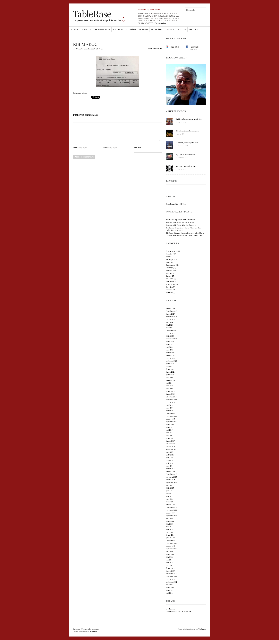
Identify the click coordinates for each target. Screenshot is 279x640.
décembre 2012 (171, 573)
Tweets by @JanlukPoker (176, 204)
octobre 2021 (170, 358)
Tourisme (169, 292)
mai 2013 (169, 560)
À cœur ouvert (102, 29)
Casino (168, 262)
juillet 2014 (170, 521)
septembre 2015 (171, 482)
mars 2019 (169, 388)
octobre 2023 (170, 333)
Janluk (79, 49)
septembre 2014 (171, 515)
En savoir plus (160, 23)
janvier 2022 (170, 355)
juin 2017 (169, 427)
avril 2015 (169, 496)
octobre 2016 (170, 446)
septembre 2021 (171, 361)
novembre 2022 (171, 339)
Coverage (170, 29)
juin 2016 (169, 457)
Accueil (74, 29)
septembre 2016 (171, 449)
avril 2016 (169, 463)
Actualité (86, 29)
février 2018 (170, 410)
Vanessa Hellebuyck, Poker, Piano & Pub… (188, 235)
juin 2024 (169, 325)
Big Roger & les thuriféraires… (185, 225)
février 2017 (170, 438)
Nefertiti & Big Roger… (174, 230)
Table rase (76, 629)
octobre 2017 (170, 419)
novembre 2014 (171, 510)
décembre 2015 (171, 474)
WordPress (93, 631)
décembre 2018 (171, 397)
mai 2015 (169, 493)
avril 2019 (169, 385)
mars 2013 (169, 565)
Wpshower (202, 629)
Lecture (193, 29)
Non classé (170, 281)
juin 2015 (169, 490)
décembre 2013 (171, 540)
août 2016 (169, 452)
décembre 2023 (171, 330)
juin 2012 (169, 590)
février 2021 (170, 369)
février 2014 (170, 535)
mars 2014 (169, 532)
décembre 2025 (171, 311)
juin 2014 (169, 524)
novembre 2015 (171, 477)
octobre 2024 (170, 319)
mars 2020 (169, 377)
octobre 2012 (170, 579)
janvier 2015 (170, 504)
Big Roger (169, 259)
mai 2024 (169, 327)
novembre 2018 (171, 399)
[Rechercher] (204, 10)
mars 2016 (169, 466)
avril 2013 (169, 562)
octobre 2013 (170, 546)
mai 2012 (169, 593)
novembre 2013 (171, 543)
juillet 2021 (170, 363)
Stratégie (131, 29)
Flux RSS (174, 46)
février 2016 (170, 468)
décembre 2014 (171, 507)
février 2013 (170, 568)
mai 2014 (169, 526)
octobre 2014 (170, 513)
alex (167, 256)
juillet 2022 (170, 341)
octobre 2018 (170, 402)
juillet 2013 (170, 554)
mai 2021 (169, 366)
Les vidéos (156, 29)
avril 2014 (169, 529)
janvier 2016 (170, 471)
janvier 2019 (170, 394)
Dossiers (143, 29)
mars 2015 (169, 499)
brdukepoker (170, 609)
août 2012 (169, 584)
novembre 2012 (171, 576)
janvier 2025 (170, 314)
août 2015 (169, 485)
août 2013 (169, 551)
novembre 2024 (171, 316)
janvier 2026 (170, 308)
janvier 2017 (170, 441)
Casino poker (170, 265)
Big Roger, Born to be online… (185, 219)
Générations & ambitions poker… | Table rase (181, 228)
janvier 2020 (170, 380)
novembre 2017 (171, 416)
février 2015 (170, 502)
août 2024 (169, 322)
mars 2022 (169, 350)
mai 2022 (169, 347)
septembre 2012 (171, 582)
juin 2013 (169, 557)
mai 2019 (169, 383)
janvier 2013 (170, 571)
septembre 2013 (171, 549)
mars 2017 (169, 435)
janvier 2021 (170, 372)
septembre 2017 (171, 421)
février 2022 (170, 352)
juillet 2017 (170, 424)
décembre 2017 (171, 413)
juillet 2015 (170, 488)
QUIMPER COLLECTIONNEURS (178, 611)
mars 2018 (169, 408)
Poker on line (170, 284)
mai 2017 (169, 430)
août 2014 (169, 518)
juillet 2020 (170, 374)
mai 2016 (169, 460)
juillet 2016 (170, 455)
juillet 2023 (170, 336)
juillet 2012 (170, 587)
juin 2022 (169, 344)
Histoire (182, 29)
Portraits (118, 29)
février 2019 (170, 391)
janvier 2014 (170, 537)
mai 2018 (169, 405)
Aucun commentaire (155, 48)
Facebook (194, 46)
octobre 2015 (170, 479)
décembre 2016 (171, 444)
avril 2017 (169, 432)
